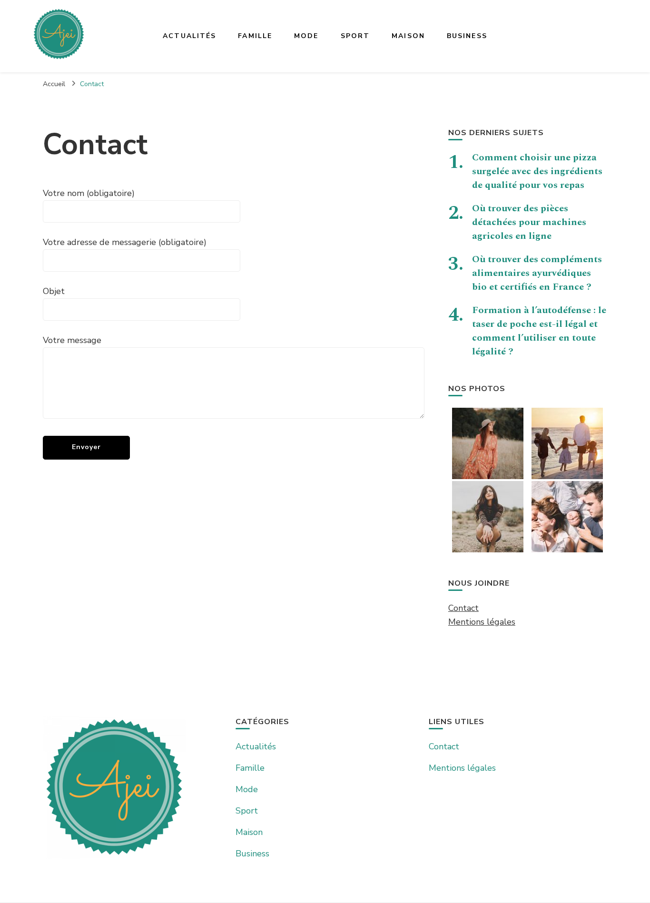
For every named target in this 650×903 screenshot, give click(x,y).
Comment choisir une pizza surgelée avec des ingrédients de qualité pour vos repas (537, 171)
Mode (306, 35)
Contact (463, 608)
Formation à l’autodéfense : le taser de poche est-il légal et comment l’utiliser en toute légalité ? (539, 331)
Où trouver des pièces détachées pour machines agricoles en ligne (529, 222)
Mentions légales (481, 622)
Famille (255, 35)
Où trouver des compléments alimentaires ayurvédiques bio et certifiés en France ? (537, 273)
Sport (355, 35)
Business (467, 35)
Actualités (189, 35)
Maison (408, 35)
